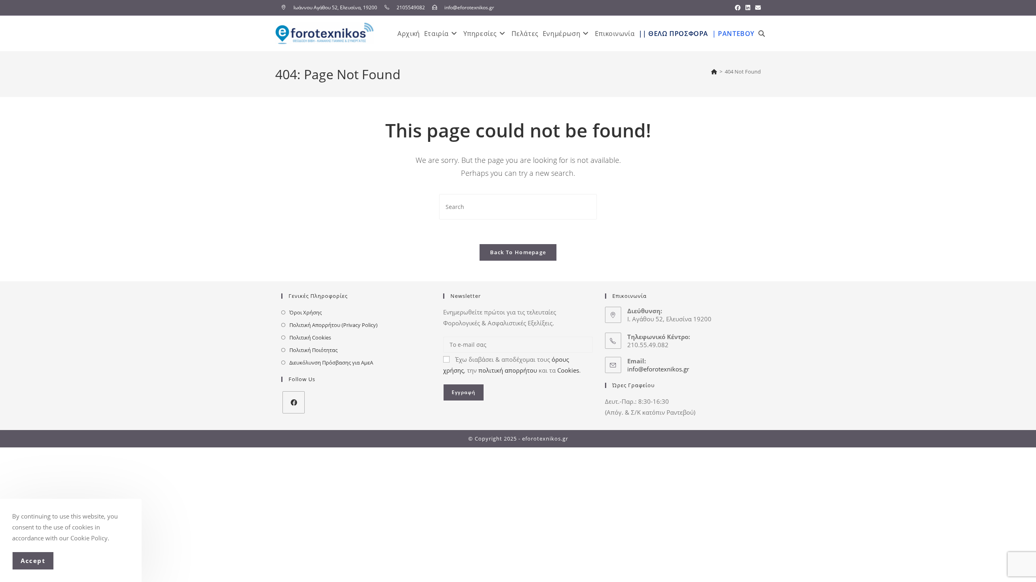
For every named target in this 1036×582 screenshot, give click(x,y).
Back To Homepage (518, 252)
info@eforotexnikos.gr (658, 369)
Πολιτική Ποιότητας (313, 350)
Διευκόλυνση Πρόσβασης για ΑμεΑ (331, 362)
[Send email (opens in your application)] (757, 8)
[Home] (714, 71)
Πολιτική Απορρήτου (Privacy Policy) (333, 325)
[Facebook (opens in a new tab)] (737, 8)
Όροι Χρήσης (305, 312)
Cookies (568, 370)
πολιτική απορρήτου (507, 370)
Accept (33, 561)
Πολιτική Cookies (310, 337)
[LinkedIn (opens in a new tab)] (748, 8)
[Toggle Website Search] (761, 33)
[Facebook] (293, 402)
